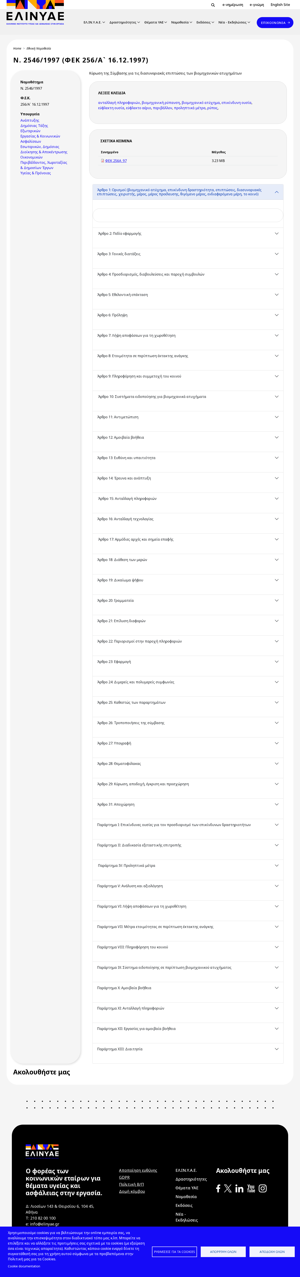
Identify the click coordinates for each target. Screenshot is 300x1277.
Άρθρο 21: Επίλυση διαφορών (121, 620)
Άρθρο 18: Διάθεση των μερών (122, 559)
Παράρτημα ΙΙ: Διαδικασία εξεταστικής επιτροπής (139, 845)
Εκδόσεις (204, 22)
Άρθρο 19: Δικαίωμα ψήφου (120, 580)
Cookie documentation (24, 1266)
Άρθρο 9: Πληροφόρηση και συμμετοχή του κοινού (139, 376)
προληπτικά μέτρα (190, 107)
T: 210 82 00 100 (41, 1218)
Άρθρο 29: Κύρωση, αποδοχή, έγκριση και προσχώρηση (143, 784)
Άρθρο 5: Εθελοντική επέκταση (122, 294)
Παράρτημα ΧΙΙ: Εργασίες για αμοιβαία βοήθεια (137, 1028)
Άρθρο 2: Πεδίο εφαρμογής (119, 233)
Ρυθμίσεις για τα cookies (174, 1252)
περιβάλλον (162, 107)
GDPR (124, 1177)
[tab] (188, 206)
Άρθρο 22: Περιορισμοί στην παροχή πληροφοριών (140, 641)
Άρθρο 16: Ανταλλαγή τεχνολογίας (125, 518)
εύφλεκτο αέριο (138, 107)
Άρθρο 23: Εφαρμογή (114, 661)
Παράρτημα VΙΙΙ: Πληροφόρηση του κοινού (133, 947)
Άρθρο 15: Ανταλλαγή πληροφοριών (127, 498)
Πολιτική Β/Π (131, 1184)
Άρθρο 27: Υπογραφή (114, 743)
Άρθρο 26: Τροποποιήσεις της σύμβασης (130, 722)
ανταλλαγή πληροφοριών (119, 102)
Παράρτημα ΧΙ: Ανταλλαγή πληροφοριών (130, 1008)
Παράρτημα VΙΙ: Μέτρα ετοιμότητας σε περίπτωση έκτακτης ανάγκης (155, 926)
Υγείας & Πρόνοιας (35, 173)
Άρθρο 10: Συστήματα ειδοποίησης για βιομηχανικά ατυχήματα (151, 396)
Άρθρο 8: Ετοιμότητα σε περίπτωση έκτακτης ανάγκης (143, 355)
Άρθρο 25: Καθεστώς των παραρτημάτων (131, 702)
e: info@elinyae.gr (42, 1224)
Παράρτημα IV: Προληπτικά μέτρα (126, 865)
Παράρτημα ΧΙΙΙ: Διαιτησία (120, 1049)
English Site (280, 4)
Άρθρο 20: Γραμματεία (116, 600)
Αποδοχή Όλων (272, 1252)
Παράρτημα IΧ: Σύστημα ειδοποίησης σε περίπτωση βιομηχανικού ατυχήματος (164, 967)
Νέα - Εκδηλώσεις (233, 22)
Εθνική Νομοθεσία (39, 48)
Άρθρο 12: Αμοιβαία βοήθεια (121, 437)
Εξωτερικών (30, 130)
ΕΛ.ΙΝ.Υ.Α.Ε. (92, 22)
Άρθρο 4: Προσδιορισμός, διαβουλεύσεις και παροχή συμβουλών (151, 274)
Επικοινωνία (273, 22)
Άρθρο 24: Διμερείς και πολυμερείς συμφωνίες (135, 682)
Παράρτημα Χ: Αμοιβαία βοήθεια (124, 987)
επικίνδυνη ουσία (236, 102)
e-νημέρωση (232, 4)
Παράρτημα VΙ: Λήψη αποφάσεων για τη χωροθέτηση (142, 906)
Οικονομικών (31, 157)
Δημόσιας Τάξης (34, 125)
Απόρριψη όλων (223, 1252)
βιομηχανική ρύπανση (161, 102)
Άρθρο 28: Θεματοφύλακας (119, 763)
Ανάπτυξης (29, 120)
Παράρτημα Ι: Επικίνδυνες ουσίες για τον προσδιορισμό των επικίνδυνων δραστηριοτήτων (174, 824)
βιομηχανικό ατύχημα (201, 102)
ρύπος (212, 107)
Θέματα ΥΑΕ (154, 22)
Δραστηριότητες (122, 22)
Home (17, 48)
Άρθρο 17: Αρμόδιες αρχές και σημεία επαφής (135, 539)
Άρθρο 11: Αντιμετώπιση (118, 417)
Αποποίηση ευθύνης (138, 1170)
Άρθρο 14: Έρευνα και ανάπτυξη (124, 478)
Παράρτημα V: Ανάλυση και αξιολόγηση (130, 885)
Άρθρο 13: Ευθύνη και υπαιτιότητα (126, 457)
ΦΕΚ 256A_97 (116, 160)
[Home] (37, 12)
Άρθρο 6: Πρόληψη (112, 315)
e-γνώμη (257, 4)
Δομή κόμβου (132, 1191)
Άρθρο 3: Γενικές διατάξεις (119, 253)
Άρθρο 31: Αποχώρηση (115, 804)
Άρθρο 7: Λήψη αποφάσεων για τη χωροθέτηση (136, 335)
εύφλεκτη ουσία (111, 107)
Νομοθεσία (180, 22)
